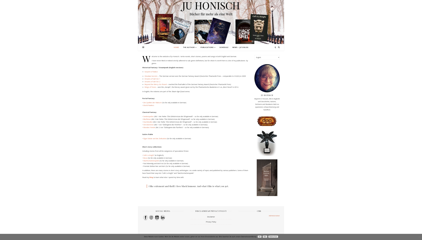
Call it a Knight (148, 155)
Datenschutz (273, 236)
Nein (265, 236)
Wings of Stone (150, 87)
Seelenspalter (148, 116)
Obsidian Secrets (151, 76)
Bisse (145, 158)
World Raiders (148, 105)
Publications (207, 47)
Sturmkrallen (148, 122)
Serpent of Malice (151, 72)
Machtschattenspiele (151, 161)
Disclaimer (211, 217)
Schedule (223, 47)
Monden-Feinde (149, 127)
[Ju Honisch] (211, 22)
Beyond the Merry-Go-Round (156, 84)
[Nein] (419, 237)
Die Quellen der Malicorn (152, 102)
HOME (176, 47)
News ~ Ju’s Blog (240, 47)
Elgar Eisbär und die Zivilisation (154, 138)
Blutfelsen (147, 119)
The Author (189, 47)
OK (260, 236)
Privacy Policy (211, 222)
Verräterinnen (148, 125)
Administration (274, 216)
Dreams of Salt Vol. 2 (152, 81)
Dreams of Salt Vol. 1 (152, 79)
